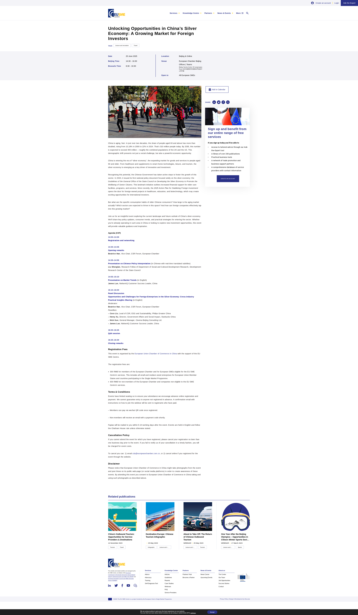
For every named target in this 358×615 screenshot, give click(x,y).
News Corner (205, 574)
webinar (187, 543)
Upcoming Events (206, 577)
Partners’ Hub (187, 574)
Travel (135, 45)
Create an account (323, 3)
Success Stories (224, 583)
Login (336, 3)
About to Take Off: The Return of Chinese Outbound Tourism (197, 537)
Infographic (151, 547)
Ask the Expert (349, 3)
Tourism (112, 547)
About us (222, 570)
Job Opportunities (224, 580)
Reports (167, 580)
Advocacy (148, 577)
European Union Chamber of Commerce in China (156, 354)
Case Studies (169, 583)
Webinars (168, 586)
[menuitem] (175, 13)
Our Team (222, 577)
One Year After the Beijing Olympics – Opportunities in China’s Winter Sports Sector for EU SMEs (235, 537)
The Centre (222, 574)
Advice (147, 574)
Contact (221, 586)
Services (173, 13)
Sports (240, 547)
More (238, 13)
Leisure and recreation (122, 45)
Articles (167, 574)
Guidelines (168, 577)
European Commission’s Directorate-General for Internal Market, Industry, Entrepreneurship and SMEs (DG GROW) (121, 574)
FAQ (166, 589)
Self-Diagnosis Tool (151, 583)
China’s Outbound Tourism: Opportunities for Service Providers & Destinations (121, 537)
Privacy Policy (224, 599)
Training (147, 580)
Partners (208, 13)
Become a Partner (189, 577)
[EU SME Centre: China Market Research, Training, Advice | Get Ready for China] (116, 13)
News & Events (224, 13)
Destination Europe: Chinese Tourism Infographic (159, 535)
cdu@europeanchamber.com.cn (146, 453)
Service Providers (170, 592)
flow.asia (247, 599)
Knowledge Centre (191, 13)
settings (193, 613)
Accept (212, 612)
